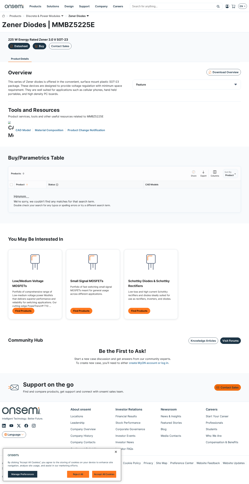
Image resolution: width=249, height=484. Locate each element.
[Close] (116, 452)
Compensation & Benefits (222, 442)
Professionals (214, 422)
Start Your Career (217, 416)
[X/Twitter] (19, 426)
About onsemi (80, 409)
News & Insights (171, 416)
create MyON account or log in (148, 363)
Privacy (148, 463)
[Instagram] (34, 426)
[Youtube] (11, 426)
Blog (164, 429)
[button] (218, 6)
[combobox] (172, 6)
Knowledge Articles (203, 340)
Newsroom (169, 409)
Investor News (125, 442)
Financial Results (126, 416)
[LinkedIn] (4, 426)
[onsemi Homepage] (14, 6)
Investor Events (125, 435)
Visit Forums (230, 340)
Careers (211, 409)
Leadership (77, 422)
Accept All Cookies (104, 474)
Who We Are (214, 435)
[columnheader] (30, 184)
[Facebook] (26, 426)
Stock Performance (128, 422)
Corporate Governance (130, 429)
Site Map (161, 463)
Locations (76, 416)
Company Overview (83, 429)
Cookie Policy (132, 463)
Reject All (78, 474)
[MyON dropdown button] (228, 6)
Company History (81, 435)
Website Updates (234, 463)
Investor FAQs (124, 448)
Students (211, 429)
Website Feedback (208, 463)
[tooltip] (204, 174)
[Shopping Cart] (235, 6)
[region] (62, 464)
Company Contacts (82, 442)
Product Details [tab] (20, 58)
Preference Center (182, 463)
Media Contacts (171, 435)
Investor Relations (129, 409)
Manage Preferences (22, 474)
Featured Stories (171, 422)
